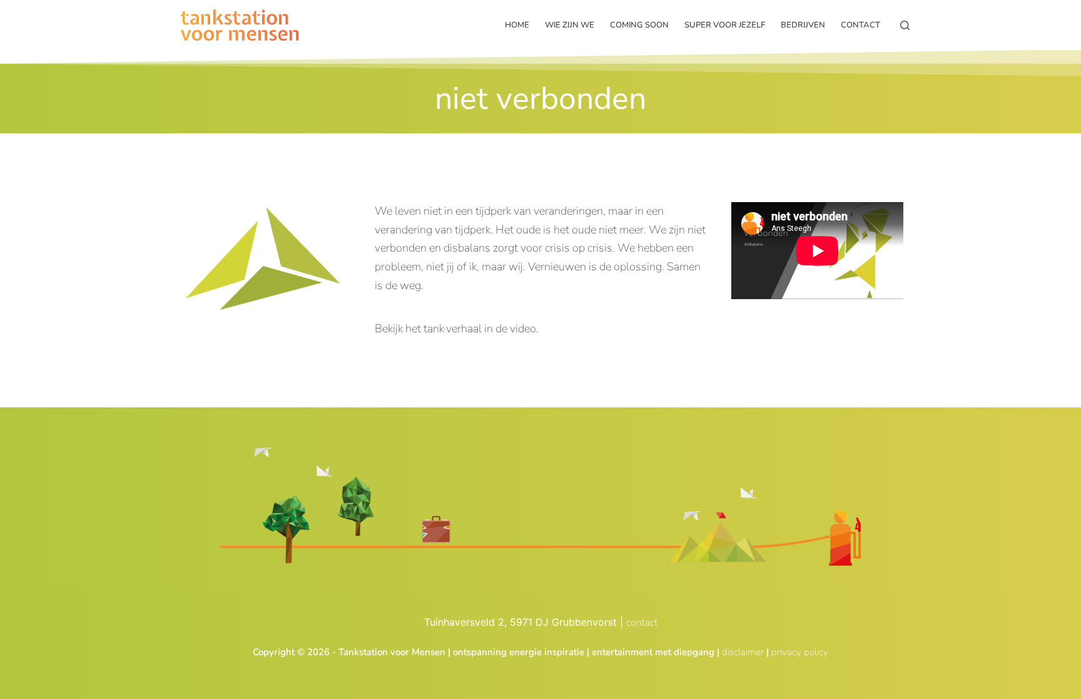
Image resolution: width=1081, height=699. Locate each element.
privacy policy (799, 652)
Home (517, 25)
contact (641, 623)
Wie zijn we (569, 25)
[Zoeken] (905, 25)
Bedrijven (803, 25)
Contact (860, 25)
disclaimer (743, 652)
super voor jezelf (724, 25)
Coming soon (639, 25)
